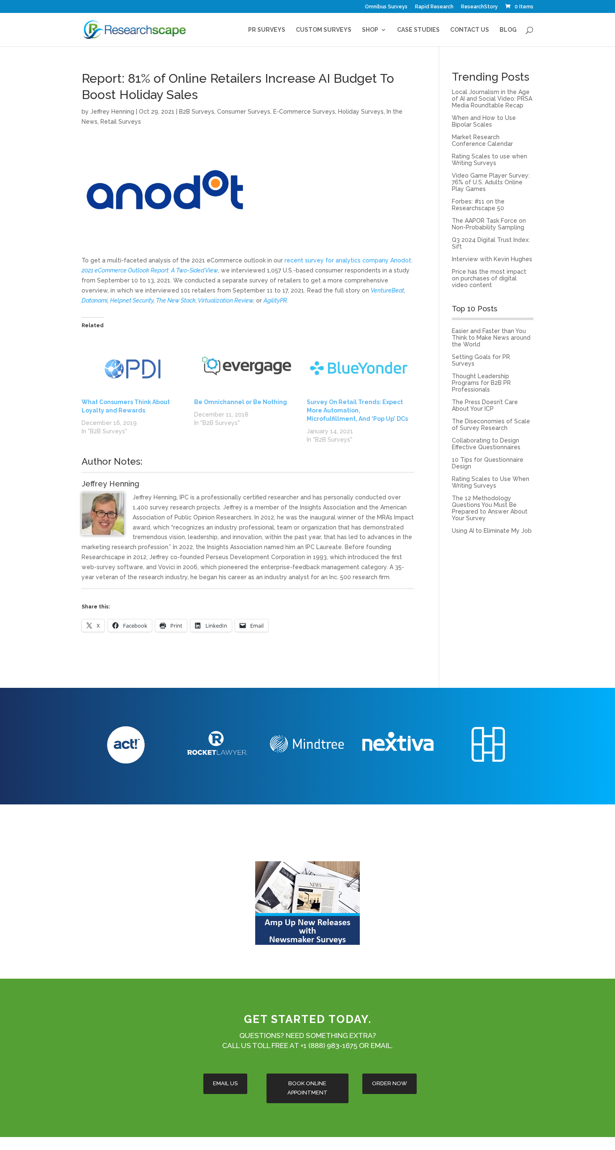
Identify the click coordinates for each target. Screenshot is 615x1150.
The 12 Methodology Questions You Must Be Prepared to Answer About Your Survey (490, 508)
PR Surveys (266, 30)
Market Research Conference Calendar (482, 140)
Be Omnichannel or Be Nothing (240, 402)
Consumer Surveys (243, 111)
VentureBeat (387, 290)
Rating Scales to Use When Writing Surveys (490, 482)
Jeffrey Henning (112, 111)
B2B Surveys (196, 111)
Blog (508, 30)
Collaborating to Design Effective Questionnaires (486, 443)
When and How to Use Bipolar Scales (484, 121)
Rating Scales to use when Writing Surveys (489, 159)
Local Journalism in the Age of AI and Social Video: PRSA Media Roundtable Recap (492, 99)
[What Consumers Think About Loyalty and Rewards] (134, 368)
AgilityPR (275, 300)
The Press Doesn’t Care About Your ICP (485, 405)
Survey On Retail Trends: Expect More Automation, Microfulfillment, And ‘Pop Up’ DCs (357, 410)
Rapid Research (434, 7)
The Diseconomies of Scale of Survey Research (491, 424)
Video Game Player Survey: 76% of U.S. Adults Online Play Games (491, 182)
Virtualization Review (225, 300)
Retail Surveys (120, 121)
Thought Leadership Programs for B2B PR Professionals (481, 383)
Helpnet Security (132, 300)
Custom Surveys (323, 30)
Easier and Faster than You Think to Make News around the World (491, 338)
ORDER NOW (389, 1083)
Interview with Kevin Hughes (492, 259)
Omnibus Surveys (386, 7)
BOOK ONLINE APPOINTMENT (307, 1088)
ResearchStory (479, 7)
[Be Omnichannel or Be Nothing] (246, 368)
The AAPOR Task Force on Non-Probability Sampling (489, 224)
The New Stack (176, 300)
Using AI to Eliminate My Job (492, 530)
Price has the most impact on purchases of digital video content (489, 278)
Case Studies (418, 30)
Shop (370, 30)
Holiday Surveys (361, 111)
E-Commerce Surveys (304, 111)
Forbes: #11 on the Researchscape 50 (478, 204)
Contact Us (469, 30)
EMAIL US (225, 1083)
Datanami (95, 300)
